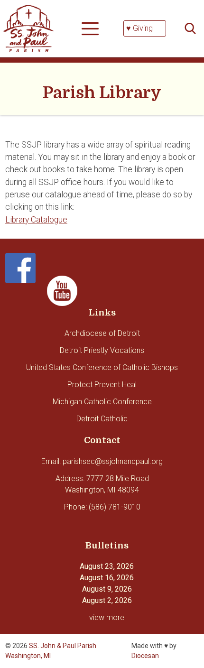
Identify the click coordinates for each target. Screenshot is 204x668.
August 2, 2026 (107, 600)
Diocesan (145, 655)
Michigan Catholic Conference (102, 401)
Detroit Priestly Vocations (102, 350)
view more (106, 617)
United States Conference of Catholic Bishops (102, 367)
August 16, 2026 (107, 577)
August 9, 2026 (107, 589)
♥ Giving (139, 28)
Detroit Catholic (102, 418)
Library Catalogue (36, 219)
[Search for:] (193, 28)
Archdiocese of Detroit (102, 333)
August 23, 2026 (107, 566)
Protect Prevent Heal (102, 384)
